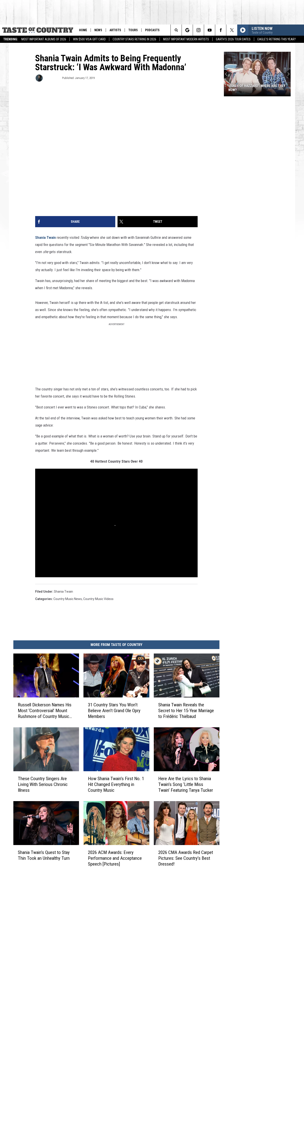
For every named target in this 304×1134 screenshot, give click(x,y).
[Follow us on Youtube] (209, 30)
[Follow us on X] (231, 30)
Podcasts (152, 30)
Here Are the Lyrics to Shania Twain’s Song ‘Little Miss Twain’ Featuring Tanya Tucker (185, 784)
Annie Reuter (52, 78)
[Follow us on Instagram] (198, 30)
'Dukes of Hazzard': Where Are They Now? (256, 88)
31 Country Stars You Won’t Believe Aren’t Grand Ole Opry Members (114, 710)
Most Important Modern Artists (186, 39)
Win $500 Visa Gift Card (89, 39)
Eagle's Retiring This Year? (276, 39)
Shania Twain (45, 237)
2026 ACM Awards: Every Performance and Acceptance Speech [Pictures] (115, 858)
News (98, 30)
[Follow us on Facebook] (220, 30)
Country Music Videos (98, 599)
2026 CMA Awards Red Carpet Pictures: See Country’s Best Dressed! (185, 858)
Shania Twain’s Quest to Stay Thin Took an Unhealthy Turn (44, 855)
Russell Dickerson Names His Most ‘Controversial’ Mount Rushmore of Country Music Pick (44, 710)
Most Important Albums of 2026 (43, 39)
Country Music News (67, 599)
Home (83, 30)
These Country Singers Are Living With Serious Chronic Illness (43, 784)
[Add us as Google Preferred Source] (187, 30)
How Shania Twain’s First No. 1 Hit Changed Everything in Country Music (116, 784)
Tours (133, 30)
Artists (115, 30)
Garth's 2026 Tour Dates (233, 39)
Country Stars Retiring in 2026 (134, 39)
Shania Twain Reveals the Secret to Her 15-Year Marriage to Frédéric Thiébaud (186, 710)
